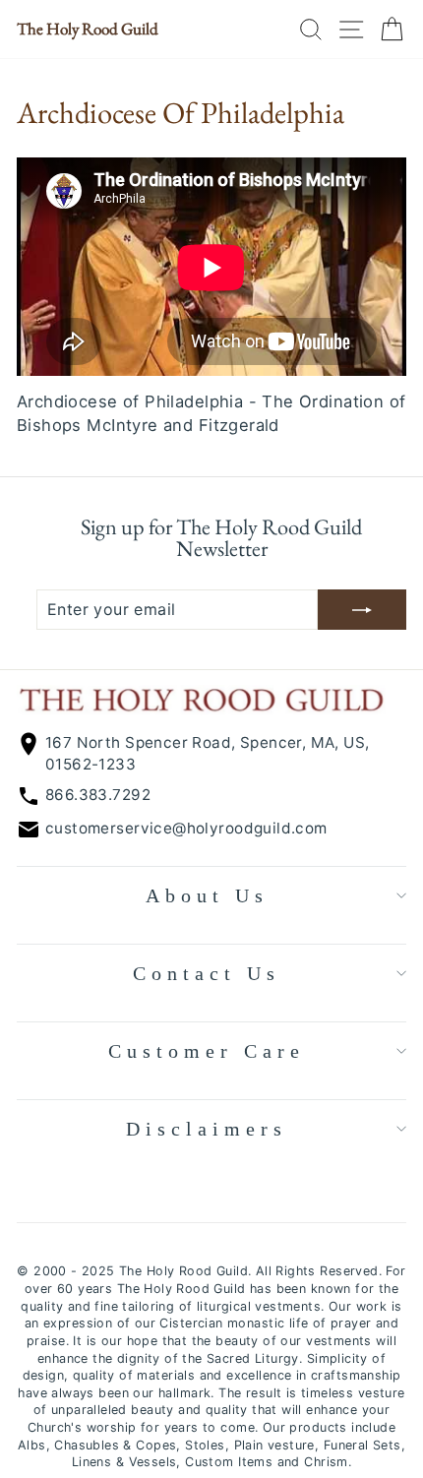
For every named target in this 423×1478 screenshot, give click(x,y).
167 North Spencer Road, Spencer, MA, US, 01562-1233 (207, 752)
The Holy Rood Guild (87, 29)
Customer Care (206, 1051)
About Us (207, 895)
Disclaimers (206, 1128)
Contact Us (206, 973)
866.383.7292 (98, 794)
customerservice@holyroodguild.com (186, 828)
